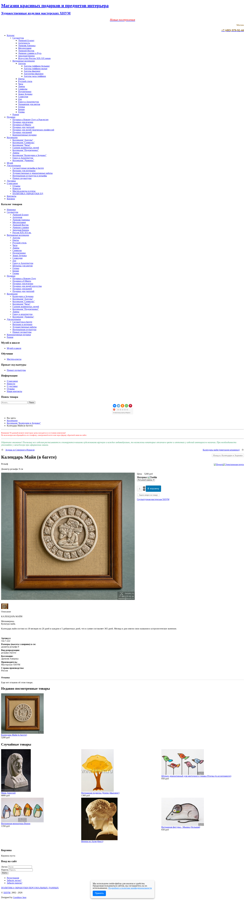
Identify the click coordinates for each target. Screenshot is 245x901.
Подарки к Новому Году (24, 278)
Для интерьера (14, 165)
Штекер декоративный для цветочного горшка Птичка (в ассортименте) (196, 776)
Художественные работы (24, 327)
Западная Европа (26, 56)
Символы (22, 89)
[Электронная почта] (233, 464)
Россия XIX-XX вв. (21, 232)
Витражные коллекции (23, 61)
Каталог (11, 35)
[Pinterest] (130, 405)
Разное (15, 114)
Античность (24, 43)
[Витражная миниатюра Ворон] (22, 821)
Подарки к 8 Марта (21, 124)
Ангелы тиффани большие (37, 66)
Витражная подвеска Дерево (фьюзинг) (100, 793)
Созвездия (23, 96)
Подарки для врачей (22, 132)
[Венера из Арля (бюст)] (99, 839)
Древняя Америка (26, 45)
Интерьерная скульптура (24, 329)
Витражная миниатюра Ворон (15, 823)
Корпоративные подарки (24, 135)
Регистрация (13, 878)
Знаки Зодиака (25, 94)
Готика (21, 107)
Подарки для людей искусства (27, 286)
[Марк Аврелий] (16, 791)
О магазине (12, 183)
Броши (21, 109)
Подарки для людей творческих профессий (33, 130)
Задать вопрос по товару (148, 495)
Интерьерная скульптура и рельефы (29, 176)
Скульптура (18, 38)
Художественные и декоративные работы (32, 173)
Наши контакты (14, 391)
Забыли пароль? (14, 883)
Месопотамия (24, 48)
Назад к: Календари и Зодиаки (228, 455)
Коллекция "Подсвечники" (25, 150)
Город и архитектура (22, 314)
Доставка (11, 181)
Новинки (11, 209)
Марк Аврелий (8, 793)
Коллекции (12, 137)
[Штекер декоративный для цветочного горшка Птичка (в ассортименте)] (182, 774)
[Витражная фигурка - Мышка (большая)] (182, 825)
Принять (99, 893)
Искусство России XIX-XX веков (34, 58)
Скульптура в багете (22, 322)
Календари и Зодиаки (22, 296)
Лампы (21, 86)
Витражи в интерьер (22, 324)
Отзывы (16, 186)
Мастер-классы (14, 359)
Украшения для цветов (29, 104)
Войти (4, 873)
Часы (20, 84)
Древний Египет (26, 40)
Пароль (5, 870)
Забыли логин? (14, 880)
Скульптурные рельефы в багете (28, 168)
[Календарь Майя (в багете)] (68, 599)
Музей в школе (14, 348)
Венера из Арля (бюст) (92, 841)
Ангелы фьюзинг (32, 71)
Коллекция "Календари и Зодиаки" (29, 155)
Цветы (21, 79)
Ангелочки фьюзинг (34, 73)
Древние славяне (20, 227)
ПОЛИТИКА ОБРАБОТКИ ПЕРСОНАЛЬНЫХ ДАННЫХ (30, 888)
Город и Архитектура (28, 102)
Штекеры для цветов (22, 266)
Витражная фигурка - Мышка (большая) (180, 827)
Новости (16, 188)
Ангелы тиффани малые (35, 68)
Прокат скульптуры (21, 178)
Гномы (21, 112)
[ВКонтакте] (114, 405)
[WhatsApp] (126, 405)
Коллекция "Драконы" (23, 160)
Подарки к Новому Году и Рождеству (30, 119)
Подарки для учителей (23, 127)
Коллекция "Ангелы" (22, 140)
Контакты (11, 196)
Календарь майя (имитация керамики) (221, 450)
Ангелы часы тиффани (35, 76)
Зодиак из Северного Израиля (19, 450)
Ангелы (22, 63)
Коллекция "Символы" (23, 142)
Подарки (11, 117)
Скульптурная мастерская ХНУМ (153, 499)
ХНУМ (6, 892)
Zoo (20, 99)
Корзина (11, 198)
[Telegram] (118, 405)
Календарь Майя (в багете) (14, 735)
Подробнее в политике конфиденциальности (130, 888)
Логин (4, 867)
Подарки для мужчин (22, 122)
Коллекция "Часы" (21, 145)
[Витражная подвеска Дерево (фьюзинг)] (97, 791)
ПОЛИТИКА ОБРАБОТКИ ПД (27, 193)
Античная (17, 217)
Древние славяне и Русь (29, 53)
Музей (10, 163)
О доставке (12, 386)
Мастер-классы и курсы (23, 191)
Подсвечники (24, 91)
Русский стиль (25, 81)
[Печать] (218, 464)
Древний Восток (26, 50)
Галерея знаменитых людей (25, 147)
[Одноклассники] (122, 405)
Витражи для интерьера (23, 170)
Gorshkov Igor (19, 897)
